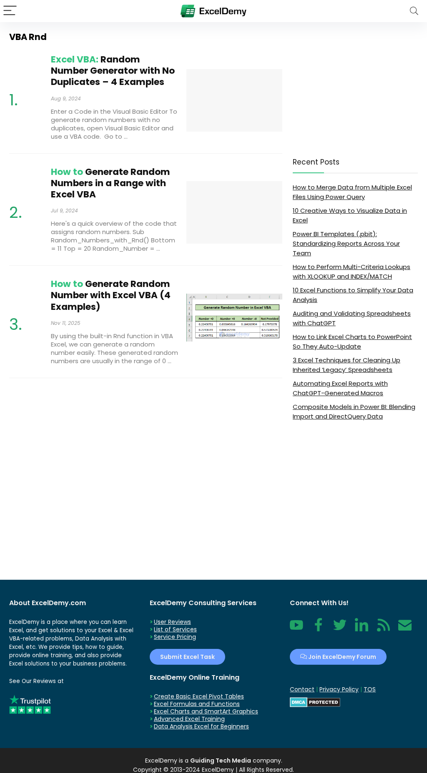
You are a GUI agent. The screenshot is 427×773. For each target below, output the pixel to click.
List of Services (175, 629)
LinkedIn (361, 629)
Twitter (340, 629)
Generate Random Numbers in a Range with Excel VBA (110, 183)
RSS (382, 629)
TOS (370, 689)
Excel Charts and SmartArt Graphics (206, 711)
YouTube (296, 629)
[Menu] (10, 11)
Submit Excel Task (187, 657)
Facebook (318, 629)
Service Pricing (175, 637)
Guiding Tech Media (220, 760)
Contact (405, 629)
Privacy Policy (339, 689)
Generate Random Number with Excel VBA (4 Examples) (111, 295)
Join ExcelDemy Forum (341, 657)
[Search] (414, 11)
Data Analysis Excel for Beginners (201, 726)
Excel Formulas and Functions (197, 704)
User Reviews (172, 622)
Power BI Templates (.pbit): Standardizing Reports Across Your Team (346, 243)
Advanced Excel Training (189, 719)
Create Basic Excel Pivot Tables (199, 696)
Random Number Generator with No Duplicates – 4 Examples (113, 70)
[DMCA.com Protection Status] (315, 701)
